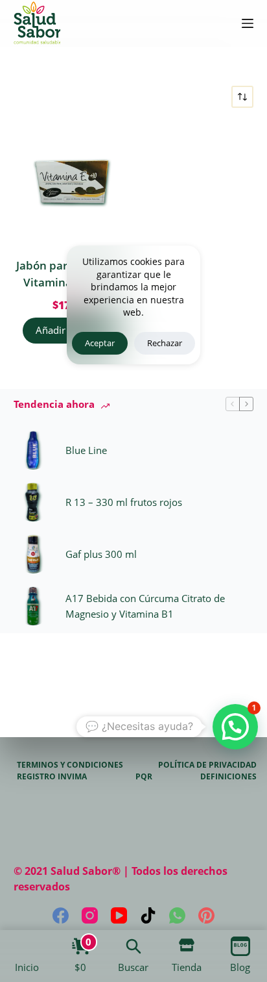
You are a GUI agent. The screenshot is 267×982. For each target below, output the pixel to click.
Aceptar (100, 343)
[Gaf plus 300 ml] (33, 554)
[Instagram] (90, 915)
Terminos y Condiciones (70, 765)
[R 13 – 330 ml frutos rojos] (33, 502)
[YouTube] (119, 915)
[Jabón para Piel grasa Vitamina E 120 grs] (72, 182)
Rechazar (164, 343)
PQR (143, 777)
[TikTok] (148, 915)
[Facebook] (60, 915)
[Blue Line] (33, 450)
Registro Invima (52, 777)
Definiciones (228, 777)
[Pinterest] (206, 915)
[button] (235, 726)
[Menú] (247, 23)
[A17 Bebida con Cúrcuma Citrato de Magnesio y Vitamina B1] (33, 605)
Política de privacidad (207, 765)
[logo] (37, 23)
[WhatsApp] (177, 915)
